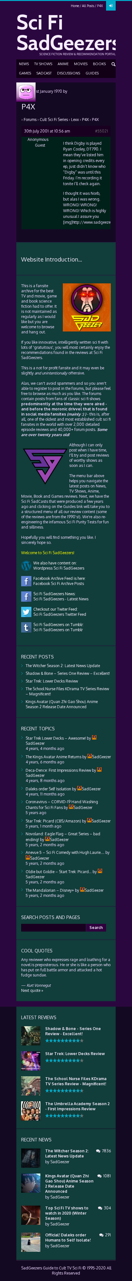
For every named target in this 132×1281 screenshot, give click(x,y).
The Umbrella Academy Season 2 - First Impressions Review (77, 1106)
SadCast (44, 73)
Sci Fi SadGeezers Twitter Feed (58, 614)
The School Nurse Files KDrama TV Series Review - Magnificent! (75, 1081)
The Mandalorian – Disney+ (50, 890)
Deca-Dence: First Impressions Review (58, 770)
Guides (92, 73)
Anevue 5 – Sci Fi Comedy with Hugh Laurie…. (65, 852)
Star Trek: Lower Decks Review (52, 681)
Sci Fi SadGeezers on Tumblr (57, 629)
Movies (80, 64)
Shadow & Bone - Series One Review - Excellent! (73, 1031)
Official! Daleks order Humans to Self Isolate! (68, 1237)
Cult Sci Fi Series (54, 119)
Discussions (68, 73)
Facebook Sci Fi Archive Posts (57, 583)
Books (99, 64)
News (24, 64)
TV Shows (43, 64)
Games (25, 73)
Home (75, 6)
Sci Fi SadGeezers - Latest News (59, 599)
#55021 (101, 131)
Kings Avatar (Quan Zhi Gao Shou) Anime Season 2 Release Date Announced (62, 704)
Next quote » (32, 990)
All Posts (88, 6)
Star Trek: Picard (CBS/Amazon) (53, 821)
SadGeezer (59, 1161)
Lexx (75, 119)
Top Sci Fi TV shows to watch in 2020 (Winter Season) (66, 1213)
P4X (85, 119)
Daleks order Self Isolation (48, 789)
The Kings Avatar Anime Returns (53, 756)
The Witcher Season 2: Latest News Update (63, 665)
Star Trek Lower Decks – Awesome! (56, 738)
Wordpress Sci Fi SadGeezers (57, 568)
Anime (63, 64)
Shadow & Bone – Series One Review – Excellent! (68, 673)
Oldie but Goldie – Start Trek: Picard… (59, 871)
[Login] (111, 6)
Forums (30, 119)
